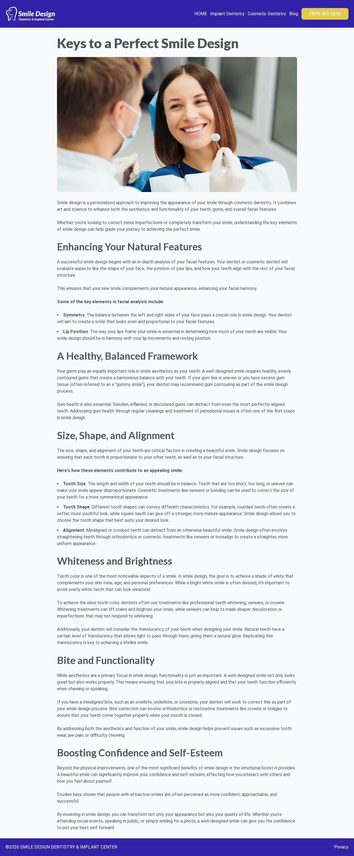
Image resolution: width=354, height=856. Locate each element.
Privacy (341, 847)
